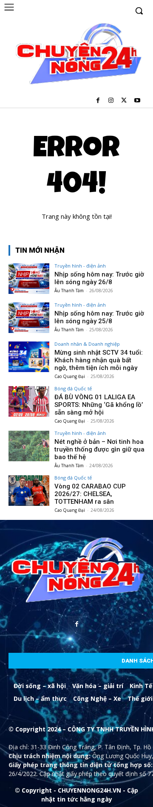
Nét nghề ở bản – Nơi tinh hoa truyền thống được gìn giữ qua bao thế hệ (99, 449)
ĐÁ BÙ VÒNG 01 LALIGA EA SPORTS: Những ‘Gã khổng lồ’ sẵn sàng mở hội (98, 404)
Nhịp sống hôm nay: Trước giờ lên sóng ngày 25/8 (99, 317)
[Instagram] (111, 100)
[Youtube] (137, 100)
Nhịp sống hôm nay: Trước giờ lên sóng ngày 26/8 (99, 278)
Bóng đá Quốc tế (73, 388)
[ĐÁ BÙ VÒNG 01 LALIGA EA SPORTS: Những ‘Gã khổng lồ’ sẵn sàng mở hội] (28, 401)
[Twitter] (123, 100)
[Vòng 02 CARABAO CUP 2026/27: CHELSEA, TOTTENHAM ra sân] (28, 490)
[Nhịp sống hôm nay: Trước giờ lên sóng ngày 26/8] (28, 278)
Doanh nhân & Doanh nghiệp (87, 343)
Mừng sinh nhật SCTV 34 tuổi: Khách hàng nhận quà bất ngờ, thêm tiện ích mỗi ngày (98, 360)
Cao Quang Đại (69, 376)
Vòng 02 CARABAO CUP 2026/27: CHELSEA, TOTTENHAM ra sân (90, 494)
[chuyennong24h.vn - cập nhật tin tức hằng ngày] (77, 55)
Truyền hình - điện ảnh (80, 265)
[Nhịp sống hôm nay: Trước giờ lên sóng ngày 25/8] (28, 317)
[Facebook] (98, 100)
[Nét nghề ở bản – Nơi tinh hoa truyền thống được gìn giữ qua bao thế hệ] (28, 446)
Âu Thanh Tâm (69, 290)
